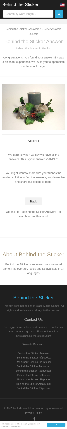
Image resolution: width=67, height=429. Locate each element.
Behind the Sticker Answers (33, 353)
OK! (56, 424)
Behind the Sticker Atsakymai (33, 383)
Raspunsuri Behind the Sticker (33, 362)
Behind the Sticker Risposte (33, 379)
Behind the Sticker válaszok (33, 375)
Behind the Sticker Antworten (33, 366)
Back (33, 201)
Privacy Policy (33, 412)
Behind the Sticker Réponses (33, 388)
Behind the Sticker (20, 4)
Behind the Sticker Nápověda (33, 357)
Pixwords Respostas (33, 344)
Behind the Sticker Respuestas (34, 370)
